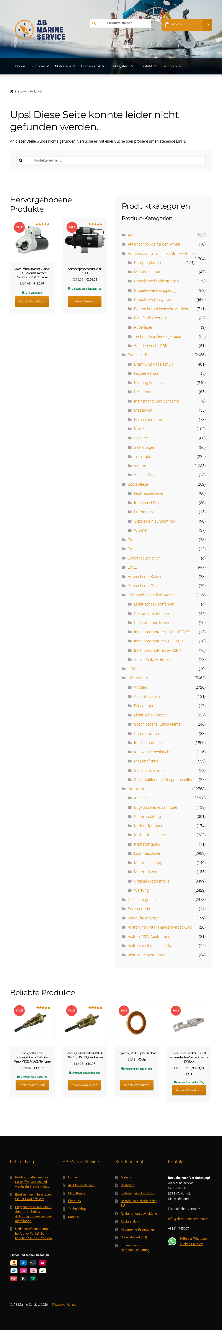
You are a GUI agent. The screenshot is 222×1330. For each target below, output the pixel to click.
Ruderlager (143, 327)
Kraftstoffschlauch (150, 835)
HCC (132, 669)
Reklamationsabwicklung (139, 1214)
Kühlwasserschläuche (152, 752)
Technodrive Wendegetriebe (157, 336)
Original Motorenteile (151, 881)
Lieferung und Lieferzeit (138, 1193)
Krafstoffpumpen (148, 826)
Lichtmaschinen (147, 853)
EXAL (132, 567)
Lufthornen (143, 512)
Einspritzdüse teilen (144, 558)
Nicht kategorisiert (143, 900)
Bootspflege (138, 484)
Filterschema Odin (143, 586)
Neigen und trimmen (151, 419)
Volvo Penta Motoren (152, 659)
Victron (140, 466)
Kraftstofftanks (147, 844)
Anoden (140, 687)
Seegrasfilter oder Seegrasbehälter (163, 779)
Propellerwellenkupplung (155, 290)
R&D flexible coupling (152, 318)
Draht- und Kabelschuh (153, 364)
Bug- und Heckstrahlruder (155, 807)
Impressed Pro (146, 503)
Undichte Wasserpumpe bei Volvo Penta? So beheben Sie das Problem (33, 1233)
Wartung (141, 890)
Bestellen (127, 1185)
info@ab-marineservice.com (188, 1219)
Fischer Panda (146, 373)
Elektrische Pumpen (151, 715)
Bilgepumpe (144, 706)
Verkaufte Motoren (144, 918)
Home (20, 66)
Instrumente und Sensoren (156, 401)
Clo (130, 540)
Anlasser (141, 798)
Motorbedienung (148, 863)
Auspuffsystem (147, 696)
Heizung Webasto (149, 383)
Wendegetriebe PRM (151, 346)
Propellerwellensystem (153, 299)
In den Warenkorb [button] (32, 301)
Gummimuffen (146, 733)
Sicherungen (144, 447)
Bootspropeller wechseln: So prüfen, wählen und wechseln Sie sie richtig (33, 1182)
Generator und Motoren (154, 622)
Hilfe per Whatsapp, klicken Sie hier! (194, 1241)
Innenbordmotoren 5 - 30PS (157, 650)
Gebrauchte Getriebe (151, 613)
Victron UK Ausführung (147, 955)
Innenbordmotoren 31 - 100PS (159, 641)
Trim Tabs (142, 456)
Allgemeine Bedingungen (138, 1229)
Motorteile (63, 66)
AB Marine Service (81, 1185)
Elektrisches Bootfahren (154, 604)
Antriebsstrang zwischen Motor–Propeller (163, 253)
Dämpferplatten (147, 263)
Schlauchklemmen (150, 770)
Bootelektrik (91, 66)
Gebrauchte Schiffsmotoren (151, 595)
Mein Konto (76, 1193)
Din (130, 549)
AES (131, 235)
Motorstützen (145, 872)
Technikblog (172, 66)
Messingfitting (146, 761)
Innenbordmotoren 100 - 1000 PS (162, 632)
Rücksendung (130, 1221)
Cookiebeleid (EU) (134, 1237)
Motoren (38, 66)
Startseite (21, 91)
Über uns (74, 1201)
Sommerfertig (139, 909)
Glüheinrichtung (147, 816)
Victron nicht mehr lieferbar (151, 946)
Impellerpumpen (148, 743)
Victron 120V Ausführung (149, 936)
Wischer (141, 530)
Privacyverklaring (64, 1305)
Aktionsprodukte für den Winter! (154, 244)
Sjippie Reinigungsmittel (154, 521)
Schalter (141, 438)
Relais (139, 429)
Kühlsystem (120, 66)
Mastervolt (143, 410)
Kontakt (145, 66)
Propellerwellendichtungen (156, 281)
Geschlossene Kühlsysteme (157, 724)
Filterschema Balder (145, 576)
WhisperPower (146, 475)
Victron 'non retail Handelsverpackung (160, 927)
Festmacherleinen (149, 493)
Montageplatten (147, 272)
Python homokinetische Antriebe (161, 309)
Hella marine (144, 392)
